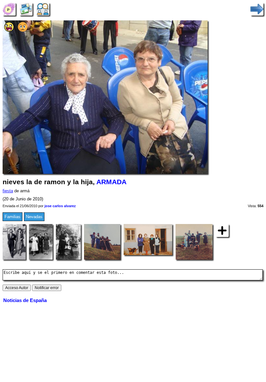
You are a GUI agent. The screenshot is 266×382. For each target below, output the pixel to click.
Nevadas (34, 216)
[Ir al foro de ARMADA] (42, 8)
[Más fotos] (222, 230)
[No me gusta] (23, 30)
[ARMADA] (9, 8)
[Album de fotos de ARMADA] (25, 8)
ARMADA (111, 182)
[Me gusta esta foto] (9, 30)
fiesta (8, 190)
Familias (12, 216)
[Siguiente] (256, 8)
